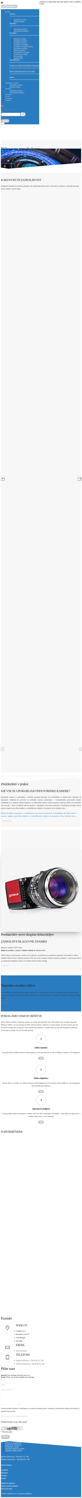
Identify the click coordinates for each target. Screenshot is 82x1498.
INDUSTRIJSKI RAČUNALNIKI (22, 71)
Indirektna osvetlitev (20, 41)
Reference (8, 94)
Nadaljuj (5, 121)
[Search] (2, 111)
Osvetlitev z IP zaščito (21, 44)
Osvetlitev (12, 33)
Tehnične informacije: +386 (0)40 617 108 (30, 1364)
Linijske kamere (19, 21)
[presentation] (3, 479)
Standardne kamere (20, 19)
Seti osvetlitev (18, 56)
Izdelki (7, 12)
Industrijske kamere (11, 83)
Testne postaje (18, 58)
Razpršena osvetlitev (21, 48)
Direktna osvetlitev (20, 39)
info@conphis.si (21, 1351)
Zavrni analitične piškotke (54, 4)
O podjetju (8, 98)
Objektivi (12, 23)
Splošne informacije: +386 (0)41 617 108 (30, 1360)
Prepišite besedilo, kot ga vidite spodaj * (14, 1422)
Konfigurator (8, 6)
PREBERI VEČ (7, 820)
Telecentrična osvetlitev (21, 52)
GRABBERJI (14, 60)
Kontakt (8, 100)
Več (41, 1058)
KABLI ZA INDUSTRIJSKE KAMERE (24, 66)
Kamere (12, 14)
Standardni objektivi (20, 29)
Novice (7, 96)
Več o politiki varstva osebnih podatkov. (14, 1416)
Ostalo (11, 77)
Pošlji (5, 1436)
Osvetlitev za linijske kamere (23, 46)
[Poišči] (23, 114)
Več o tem (5, 965)
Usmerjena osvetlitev (21, 54)
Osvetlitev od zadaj (20, 42)
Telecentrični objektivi (21, 31)
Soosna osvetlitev (19, 50)
